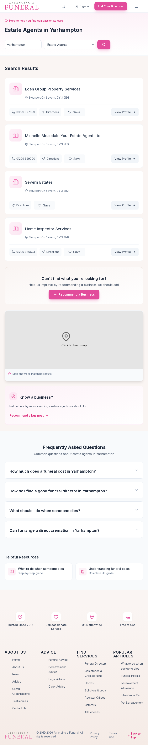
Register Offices (95, 697)
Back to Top (136, 735)
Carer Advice (57, 686)
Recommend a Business (77, 294)
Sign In (84, 6)
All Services (92, 712)
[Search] (63, 6)
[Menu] (136, 6)
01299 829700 (25, 158)
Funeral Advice (58, 659)
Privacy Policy (94, 735)
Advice (16, 681)
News (15, 674)
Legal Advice (57, 679)
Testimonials (20, 701)
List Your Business (110, 6)
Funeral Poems (130, 675)
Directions (52, 112)
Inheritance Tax (131, 695)
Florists (89, 683)
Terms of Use (114, 735)
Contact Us (19, 708)
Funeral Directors (96, 663)
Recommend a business (26, 415)
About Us (18, 667)
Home (16, 659)
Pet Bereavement (132, 702)
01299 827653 (25, 112)
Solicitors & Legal (96, 690)
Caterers (90, 705)
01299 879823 (25, 251)
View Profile (122, 112)
